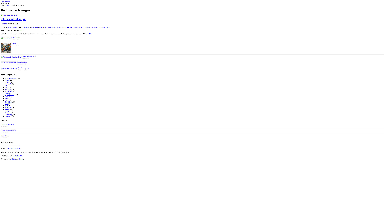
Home (8, 5)
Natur (6, 100)
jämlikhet (8, 89)
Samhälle (8, 113)
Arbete (7, 82)
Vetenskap (8, 116)
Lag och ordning (10, 95)
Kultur (7, 93)
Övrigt (7, 104)
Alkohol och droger (11, 78)
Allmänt (7, 80)
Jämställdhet (9, 91)
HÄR (90, 34)
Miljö (6, 98)
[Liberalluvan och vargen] (9, 15)
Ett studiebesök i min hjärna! (7, 124)
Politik (9, 27)
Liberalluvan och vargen (13, 19)
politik (41, 27)
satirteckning (78, 27)
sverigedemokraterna (91, 27)
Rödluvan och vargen (59, 27)
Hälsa (6, 87)
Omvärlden (8, 102)
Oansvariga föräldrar (22, 62)
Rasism (14, 27)
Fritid (6, 86)
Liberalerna (34, 27)
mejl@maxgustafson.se (13, 148)
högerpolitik (26, 27)
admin (5, 24)
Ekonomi (8, 84)
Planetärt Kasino (5, 136)
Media (7, 96)
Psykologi (8, 107)
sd (83, 27)
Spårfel (14, 43)
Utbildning (8, 115)
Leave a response (104, 27)
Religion (7, 111)
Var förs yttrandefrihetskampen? (8, 130)
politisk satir (48, 27)
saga (68, 27)
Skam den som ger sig (23, 68)
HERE (21, 30)
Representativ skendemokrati (29, 56)
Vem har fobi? (16, 37)
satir (71, 27)
